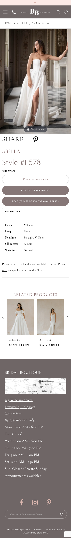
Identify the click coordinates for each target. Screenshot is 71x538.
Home (8, 23)
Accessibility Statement (35, 532)
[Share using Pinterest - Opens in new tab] (35, 139)
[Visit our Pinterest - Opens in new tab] (49, 502)
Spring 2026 (40, 23)
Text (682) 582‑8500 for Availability (35, 201)
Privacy (37, 529)
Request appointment (35, 190)
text (4, 270)
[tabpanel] (35, 81)
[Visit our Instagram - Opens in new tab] (35, 502)
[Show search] (58, 12)
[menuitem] (4, 11)
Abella (22, 23)
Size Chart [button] (8, 170)
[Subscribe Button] (61, 514)
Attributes (12, 211)
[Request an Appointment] (35, 2)
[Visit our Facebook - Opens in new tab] (21, 502)
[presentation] (20, 317)
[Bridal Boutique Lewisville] (35, 12)
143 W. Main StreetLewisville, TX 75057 (20, 403)
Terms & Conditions (55, 529)
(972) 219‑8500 (13, 413)
